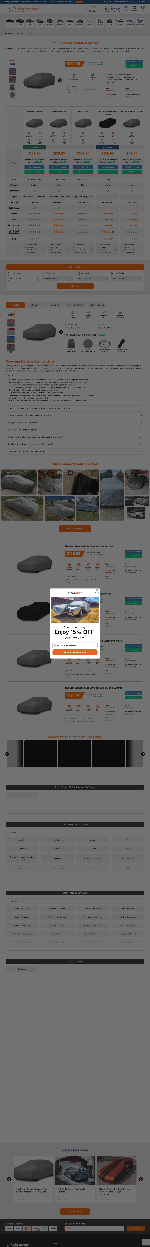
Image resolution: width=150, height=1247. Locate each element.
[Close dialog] (97, 591)
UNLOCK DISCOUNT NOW (75, 652)
